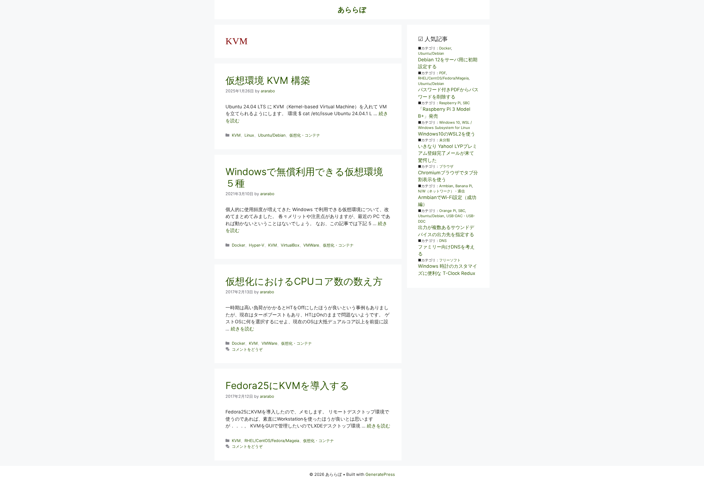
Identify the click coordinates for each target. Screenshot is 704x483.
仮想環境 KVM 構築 (268, 80)
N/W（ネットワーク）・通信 (441, 191)
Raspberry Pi (450, 103)
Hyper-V (256, 245)
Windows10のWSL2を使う (446, 134)
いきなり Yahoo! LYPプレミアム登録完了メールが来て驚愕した (447, 153)
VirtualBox (290, 245)
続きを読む (242, 329)
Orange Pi (447, 210)
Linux (249, 135)
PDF (442, 73)
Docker (238, 245)
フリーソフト (450, 260)
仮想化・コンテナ (304, 135)
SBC (466, 103)
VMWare (311, 245)
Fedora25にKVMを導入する (287, 385)
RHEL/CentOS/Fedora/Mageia (271, 440)
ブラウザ (446, 166)
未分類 (444, 140)
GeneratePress (380, 474)
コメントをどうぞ (247, 349)
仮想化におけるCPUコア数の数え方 (304, 281)
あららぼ (352, 9)
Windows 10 (449, 122)
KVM (236, 135)
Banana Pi (463, 186)
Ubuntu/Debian (271, 135)
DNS (443, 240)
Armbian (446, 186)
